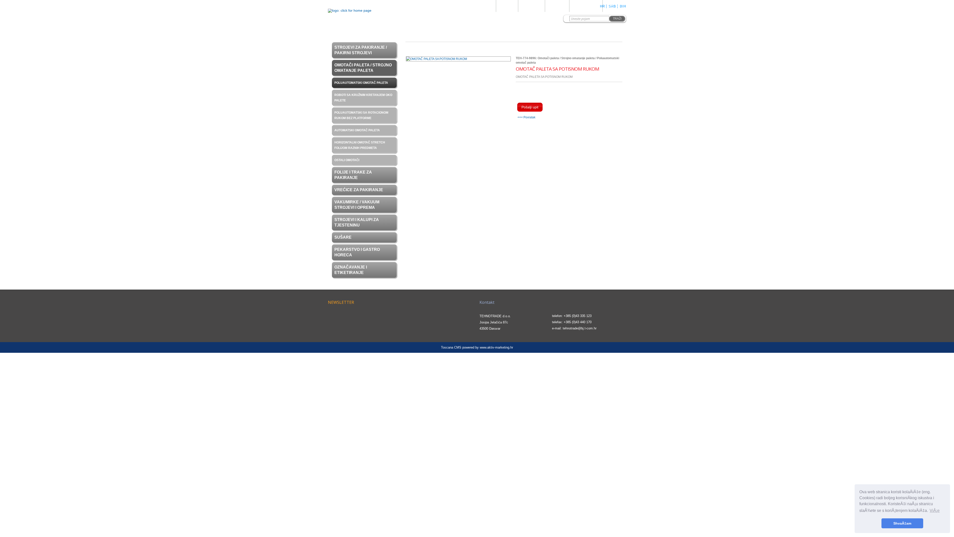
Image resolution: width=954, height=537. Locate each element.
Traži (617, 18)
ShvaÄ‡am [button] (902, 523)
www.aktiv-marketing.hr (496, 347)
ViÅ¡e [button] (935, 510)
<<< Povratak (526, 117)
